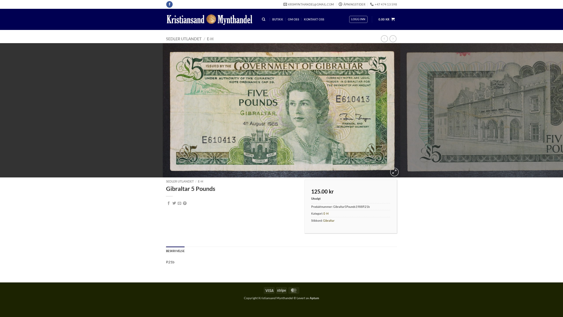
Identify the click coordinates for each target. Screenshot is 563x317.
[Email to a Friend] (179, 203)
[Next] (546, 110)
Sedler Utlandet (184, 38)
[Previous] (17, 110)
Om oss (293, 19)
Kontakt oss (314, 19)
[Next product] (384, 38)
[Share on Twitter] (174, 203)
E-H (210, 38)
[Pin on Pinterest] (184, 203)
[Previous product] (392, 38)
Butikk (277, 19)
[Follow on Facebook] (169, 4)
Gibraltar (329, 220)
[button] (358, 19)
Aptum (314, 298)
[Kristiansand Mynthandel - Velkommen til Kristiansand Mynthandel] (209, 19)
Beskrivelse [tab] (175, 251)
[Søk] (263, 19)
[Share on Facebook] (168, 203)
